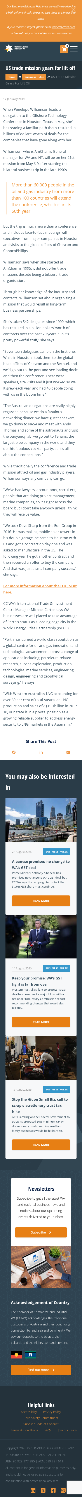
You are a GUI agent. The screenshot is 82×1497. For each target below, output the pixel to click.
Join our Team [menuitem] (67, 1430)
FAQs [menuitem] (48, 1430)
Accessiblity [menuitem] (29, 1412)
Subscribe (38, 1232)
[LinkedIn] (40, 752)
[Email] (68, 752)
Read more (41, 901)
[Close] (73, 9)
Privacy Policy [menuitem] (52, 1412)
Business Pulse (34, 77)
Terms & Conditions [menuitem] (24, 1430)
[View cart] (64, 49)
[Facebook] (13, 752)
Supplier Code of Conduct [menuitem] (41, 1424)
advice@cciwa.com (63, 27)
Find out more (38, 1369)
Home (11, 77)
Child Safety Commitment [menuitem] (41, 1418)
